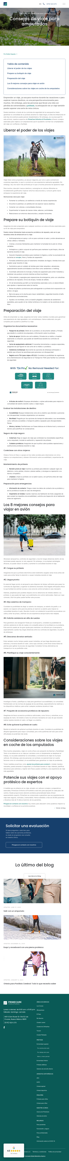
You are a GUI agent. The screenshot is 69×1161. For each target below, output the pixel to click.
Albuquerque (40, 1010)
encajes (18, 257)
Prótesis (40, 1040)
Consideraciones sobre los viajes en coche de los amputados (33, 88)
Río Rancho (40, 1018)
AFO (38, 1078)
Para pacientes (41, 1124)
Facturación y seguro (43, 1128)
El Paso (39, 1014)
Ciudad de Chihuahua (43, 1026)
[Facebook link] (5, 1027)
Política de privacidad (54, 1151)
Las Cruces (40, 1006)
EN (40, 4)
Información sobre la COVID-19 (46, 1141)
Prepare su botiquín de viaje (19, 73)
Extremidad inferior (42, 1060)
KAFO (38, 1082)
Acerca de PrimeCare (43, 1112)
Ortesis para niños (42, 1103)
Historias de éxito (42, 1116)
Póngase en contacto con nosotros (16, 804)
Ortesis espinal (41, 1086)
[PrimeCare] (19, 1003)
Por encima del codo (43, 1048)
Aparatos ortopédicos (45, 1074)
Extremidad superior (43, 1044)
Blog (38, 1137)
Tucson (39, 1030)
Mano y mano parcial (43, 1056)
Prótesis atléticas (42, 1064)
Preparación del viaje (16, 78)
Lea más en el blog (34, 876)
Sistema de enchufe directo (45, 1069)
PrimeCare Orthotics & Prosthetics (39, 119)
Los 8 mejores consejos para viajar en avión (25, 83)
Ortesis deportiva (42, 1090)
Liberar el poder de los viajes (19, 68)
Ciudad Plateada (41, 1035)
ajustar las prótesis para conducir (38, 764)
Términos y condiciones (39, 1151)
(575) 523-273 (10, 1022)
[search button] (59, 3)
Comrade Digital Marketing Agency (35, 1156)
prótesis (30, 106)
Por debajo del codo (43, 1052)
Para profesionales (42, 1133)
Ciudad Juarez (41, 1022)
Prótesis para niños (42, 1099)
